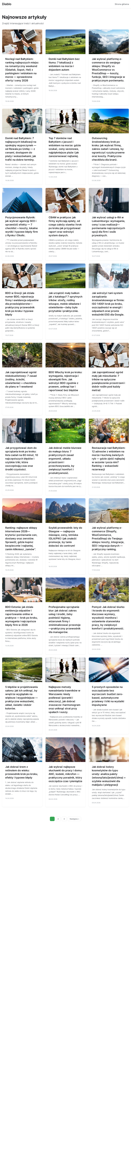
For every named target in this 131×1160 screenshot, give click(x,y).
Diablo (6, 4)
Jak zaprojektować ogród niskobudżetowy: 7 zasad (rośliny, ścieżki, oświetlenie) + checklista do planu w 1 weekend (21, 379)
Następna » (74, 819)
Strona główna (122, 4)
